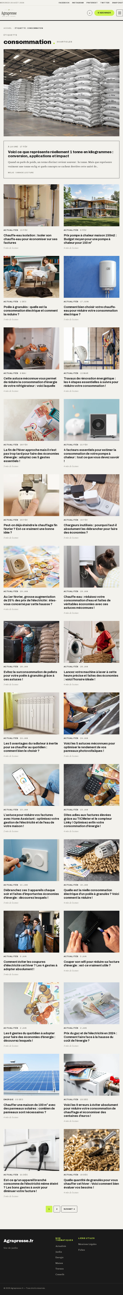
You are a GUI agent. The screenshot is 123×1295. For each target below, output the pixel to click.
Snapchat (117, 3)
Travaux (60, 1268)
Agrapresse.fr (18, 1241)
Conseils (60, 1274)
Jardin (59, 1252)
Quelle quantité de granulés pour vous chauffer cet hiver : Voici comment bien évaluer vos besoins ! (91, 1183)
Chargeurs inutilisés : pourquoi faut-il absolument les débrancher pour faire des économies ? (90, 528)
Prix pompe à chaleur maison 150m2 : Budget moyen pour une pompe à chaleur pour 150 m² (90, 239)
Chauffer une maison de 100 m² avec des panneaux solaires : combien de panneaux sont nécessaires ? (30, 1108)
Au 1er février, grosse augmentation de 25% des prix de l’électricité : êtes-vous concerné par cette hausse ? (30, 600)
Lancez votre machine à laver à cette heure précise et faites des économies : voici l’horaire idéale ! (91, 675)
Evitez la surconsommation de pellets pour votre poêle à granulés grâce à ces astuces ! (30, 675)
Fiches (81, 1250)
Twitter (105, 3)
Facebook (64, 3)
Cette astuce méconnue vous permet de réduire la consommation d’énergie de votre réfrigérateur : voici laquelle (30, 382)
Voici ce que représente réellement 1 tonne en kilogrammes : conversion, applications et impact (60, 154)
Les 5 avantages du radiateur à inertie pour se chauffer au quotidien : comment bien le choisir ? (31, 747)
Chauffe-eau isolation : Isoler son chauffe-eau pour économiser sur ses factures (30, 239)
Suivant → (69, 1209)
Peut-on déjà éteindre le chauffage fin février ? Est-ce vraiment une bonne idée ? (30, 528)
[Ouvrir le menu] (119, 13)
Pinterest (92, 3)
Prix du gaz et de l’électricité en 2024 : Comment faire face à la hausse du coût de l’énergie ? (90, 1037)
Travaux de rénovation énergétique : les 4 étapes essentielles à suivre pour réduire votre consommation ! (91, 382)
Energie (9, 1100)
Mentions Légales (87, 1244)
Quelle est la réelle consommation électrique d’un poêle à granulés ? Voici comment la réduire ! (91, 893)
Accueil (8, 28)
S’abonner (104, 13)
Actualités (11, 230)
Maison (59, 1263)
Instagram (78, 3)
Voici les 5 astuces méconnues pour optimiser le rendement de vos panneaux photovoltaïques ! (89, 747)
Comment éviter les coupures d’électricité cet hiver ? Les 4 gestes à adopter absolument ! (30, 965)
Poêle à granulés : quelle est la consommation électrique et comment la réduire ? (31, 310)
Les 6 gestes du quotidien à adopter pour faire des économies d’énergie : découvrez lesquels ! (29, 1037)
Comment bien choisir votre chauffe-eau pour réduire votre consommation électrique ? (91, 310)
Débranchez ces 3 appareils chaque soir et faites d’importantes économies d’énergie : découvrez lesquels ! (31, 893)
